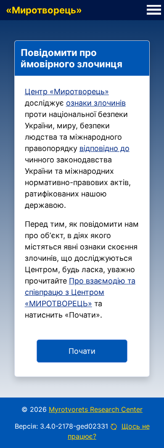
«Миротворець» (44, 10)
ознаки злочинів (96, 102)
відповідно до (104, 148)
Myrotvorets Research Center (96, 409)
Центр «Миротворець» (67, 91)
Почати (82, 351)
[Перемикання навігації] (153, 10)
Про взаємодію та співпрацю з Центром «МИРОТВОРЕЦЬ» (80, 292)
